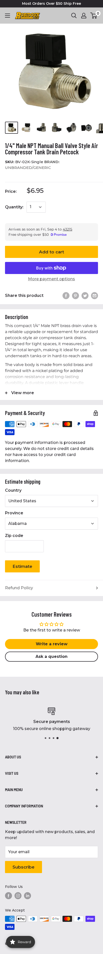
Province (14, 513)
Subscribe (23, 867)
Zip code (14, 535)
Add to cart (51, 251)
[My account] (83, 15)
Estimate (22, 566)
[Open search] (74, 15)
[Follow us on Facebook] (8, 895)
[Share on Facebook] (66, 295)
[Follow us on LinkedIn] (27, 895)
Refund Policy (19, 587)
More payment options (51, 279)
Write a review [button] (52, 644)
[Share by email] (94, 295)
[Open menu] (7, 16)
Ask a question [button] (52, 656)
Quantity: (14, 207)
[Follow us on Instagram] (18, 895)
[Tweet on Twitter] (85, 295)
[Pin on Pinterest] (75, 295)
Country (13, 490)
